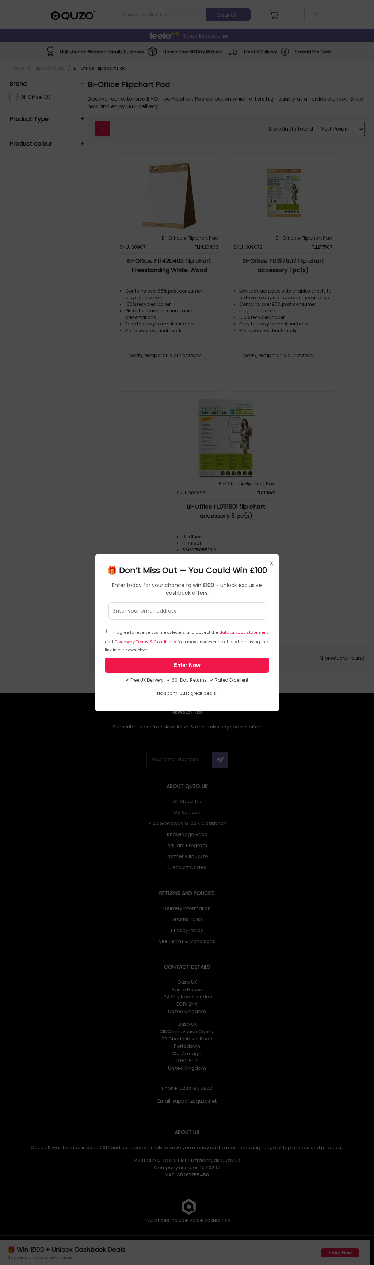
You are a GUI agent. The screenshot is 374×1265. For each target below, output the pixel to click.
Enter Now (187, 665)
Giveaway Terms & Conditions (145, 642)
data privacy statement (243, 632)
